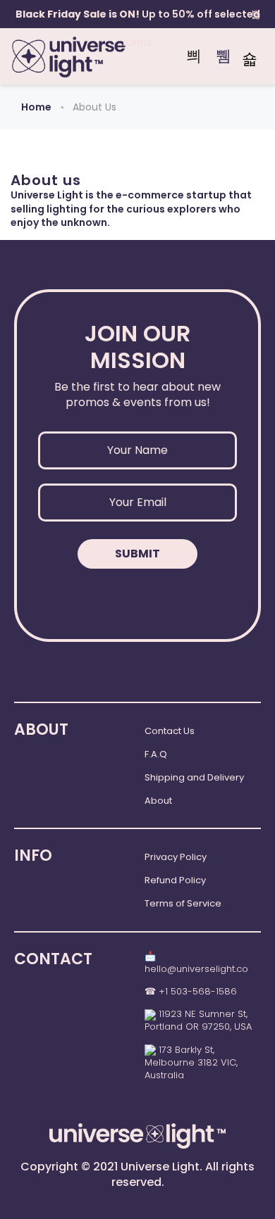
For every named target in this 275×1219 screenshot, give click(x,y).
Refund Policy (175, 880)
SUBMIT (137, 553)
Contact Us (170, 731)
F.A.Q (156, 754)
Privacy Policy (176, 857)
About (158, 800)
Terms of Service (183, 903)
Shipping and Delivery (194, 777)
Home (36, 107)
